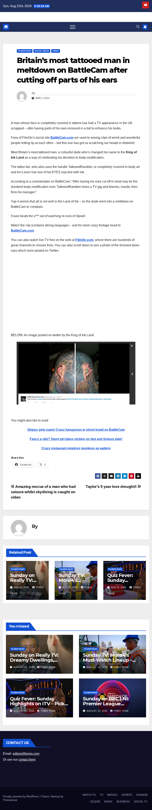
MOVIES (112, 794)
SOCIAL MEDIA (42, 51)
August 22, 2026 (24, 667)
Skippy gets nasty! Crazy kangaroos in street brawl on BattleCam (76, 429)
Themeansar (10, 800)
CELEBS (95, 801)
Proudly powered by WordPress (21, 796)
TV (101, 794)
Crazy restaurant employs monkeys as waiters (76, 448)
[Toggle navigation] (72, 27)
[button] (138, 26)
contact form (26, 759)
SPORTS (127, 794)
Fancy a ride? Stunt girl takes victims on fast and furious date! (76, 439)
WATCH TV (89, 794)
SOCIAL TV (140, 801)
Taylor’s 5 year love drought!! (111, 486)
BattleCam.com (61, 137)
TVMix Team (47, 667)
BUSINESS (123, 801)
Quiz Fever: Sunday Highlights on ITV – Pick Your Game (37, 703)
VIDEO (55, 51)
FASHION (141, 794)
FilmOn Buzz (24, 51)
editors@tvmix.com (26, 753)
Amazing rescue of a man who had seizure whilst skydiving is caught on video (43, 491)
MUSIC (108, 801)
